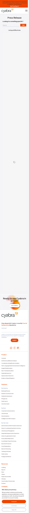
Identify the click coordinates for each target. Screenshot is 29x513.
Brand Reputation (7, 231)
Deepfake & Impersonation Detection (10, 433)
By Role (3, 408)
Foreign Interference (6, 456)
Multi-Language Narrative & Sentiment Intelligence (13, 365)
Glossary (3, 478)
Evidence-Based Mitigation (7, 378)
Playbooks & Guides (6, 476)
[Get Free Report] (14, 4)
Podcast (3, 483)
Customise (14, 505)
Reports (3, 469)
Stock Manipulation (6, 446)
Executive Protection (6, 443)
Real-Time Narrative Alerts (7, 370)
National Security (7, 93)
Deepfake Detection (6, 373)
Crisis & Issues (4, 413)
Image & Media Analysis (6, 368)
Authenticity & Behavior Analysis (9, 360)
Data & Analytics (5, 416)
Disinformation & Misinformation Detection (11, 425)
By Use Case (4, 423)
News (2, 472)
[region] (14, 500)
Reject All (14, 509)
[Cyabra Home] (7, 10)
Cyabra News (7, 176)
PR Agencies (4, 398)
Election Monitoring (6, 448)
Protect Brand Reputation (7, 438)
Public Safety (4, 454)
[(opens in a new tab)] (14, 48)
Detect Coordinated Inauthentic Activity (11, 428)
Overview (3, 358)
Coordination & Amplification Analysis (10, 363)
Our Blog (3, 467)
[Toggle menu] (26, 10)
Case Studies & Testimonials (8, 481)
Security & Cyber (5, 403)
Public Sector (4, 401)
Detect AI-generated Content (8, 436)
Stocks (5, 150)
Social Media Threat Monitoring (8, 441)
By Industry (4, 388)
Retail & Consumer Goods (7, 393)
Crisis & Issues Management (7, 430)
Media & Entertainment (6, 396)
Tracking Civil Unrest (6, 451)
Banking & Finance (5, 391)
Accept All (14, 501)
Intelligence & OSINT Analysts (8, 418)
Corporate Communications (8, 410)
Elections (6, 62)
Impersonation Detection (7, 375)
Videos (3, 474)
